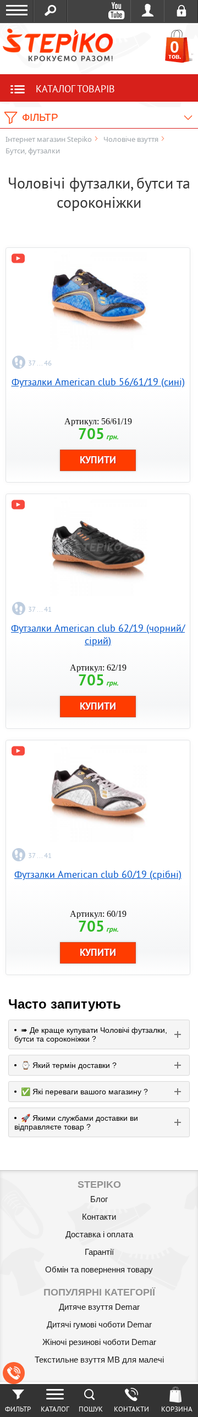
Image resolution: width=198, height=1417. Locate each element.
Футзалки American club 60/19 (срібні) (98, 874)
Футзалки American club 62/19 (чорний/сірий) (98, 634)
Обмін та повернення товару (99, 1269)
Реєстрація (181, 11)
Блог (99, 1199)
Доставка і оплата (99, 1234)
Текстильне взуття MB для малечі (99, 1359)
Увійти (147, 11)
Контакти (99, 1216)
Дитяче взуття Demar (99, 1306)
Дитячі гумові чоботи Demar (99, 1324)
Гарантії (99, 1252)
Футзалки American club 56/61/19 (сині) (98, 381)
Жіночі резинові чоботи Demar (99, 1342)
